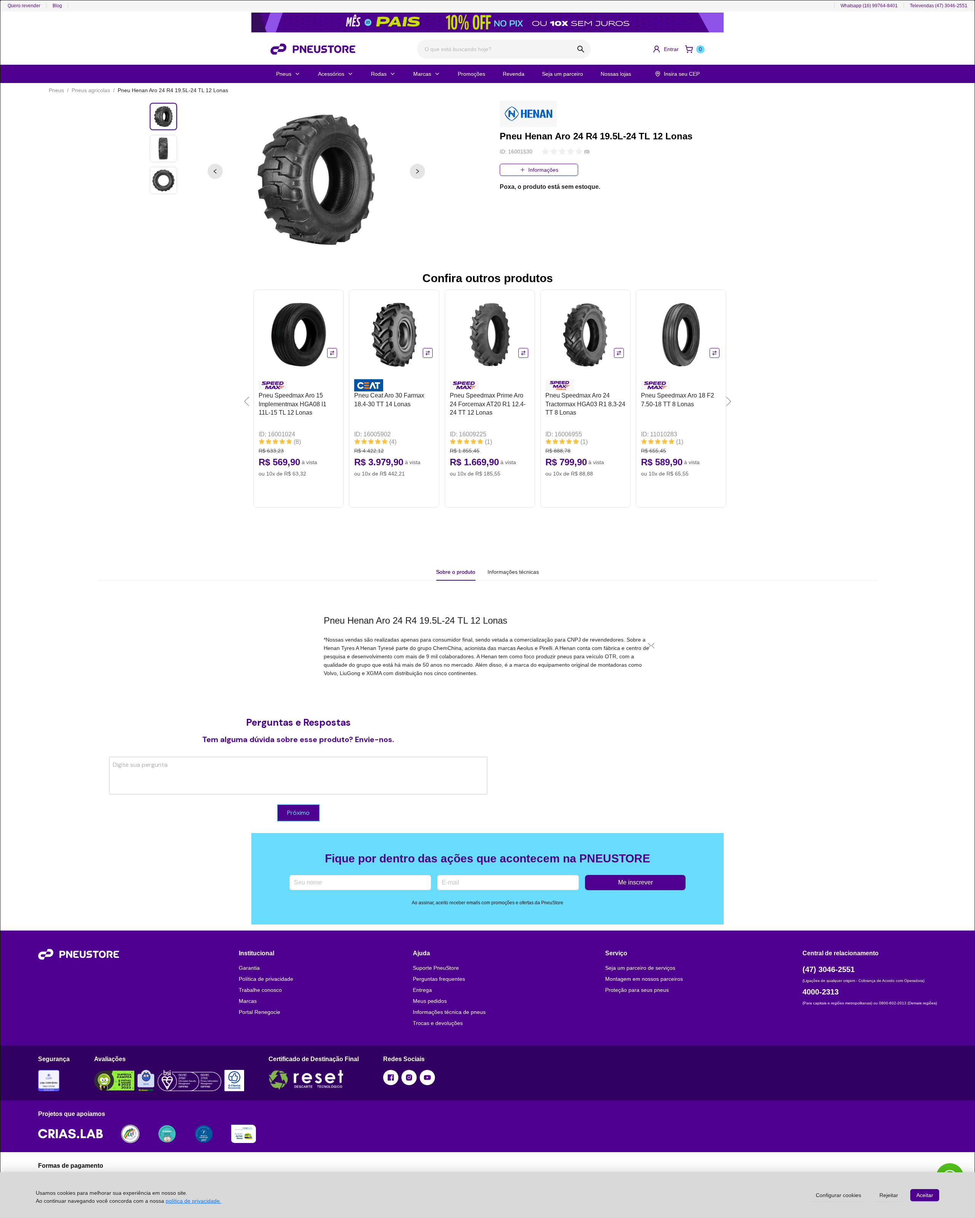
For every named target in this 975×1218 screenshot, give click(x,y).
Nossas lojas (616, 74)
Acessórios (331, 74)
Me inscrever (635, 882)
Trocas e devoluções (438, 1023)
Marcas (422, 74)
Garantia (249, 968)
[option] (316, 180)
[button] (665, 49)
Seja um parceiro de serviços (640, 968)
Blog (57, 5)
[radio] (545, 152)
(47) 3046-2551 (828, 969)
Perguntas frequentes (439, 979)
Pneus (283, 74)
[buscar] (581, 49)
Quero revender (24, 5)
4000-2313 (820, 992)
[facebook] (390, 1077)
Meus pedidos (430, 1001)
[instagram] (409, 1077)
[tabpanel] (488, 645)
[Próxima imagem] (417, 171)
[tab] (513, 572)
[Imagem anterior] (215, 171)
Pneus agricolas (91, 90)
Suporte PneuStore (436, 968)
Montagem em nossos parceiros (644, 979)
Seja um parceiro (562, 74)
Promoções (471, 74)
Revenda (513, 74)
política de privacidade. (193, 1201)
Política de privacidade (266, 979)
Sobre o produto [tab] (455, 572)
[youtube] (427, 1077)
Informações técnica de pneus (449, 1012)
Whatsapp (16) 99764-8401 (869, 5)
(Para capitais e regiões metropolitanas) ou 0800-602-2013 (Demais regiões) (869, 1003)
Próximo (298, 813)
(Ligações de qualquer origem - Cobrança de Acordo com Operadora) (863, 981)
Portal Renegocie (259, 1012)
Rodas (379, 74)
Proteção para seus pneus (637, 990)
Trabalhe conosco (260, 990)
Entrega (422, 990)
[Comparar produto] (332, 353)
